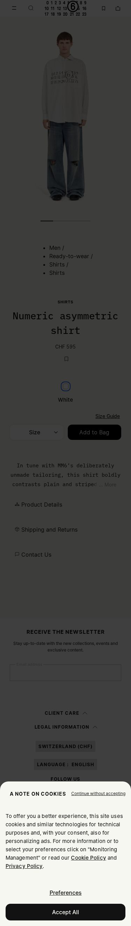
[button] (98, 793)
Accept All (65, 912)
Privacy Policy (24, 866)
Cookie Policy (88, 857)
